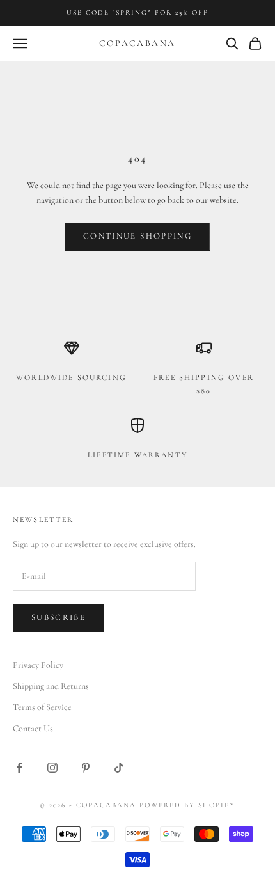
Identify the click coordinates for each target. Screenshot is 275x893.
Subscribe (58, 617)
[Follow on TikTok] (119, 767)
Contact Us (33, 728)
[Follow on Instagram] (52, 767)
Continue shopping (137, 236)
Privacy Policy (38, 665)
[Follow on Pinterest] (85, 767)
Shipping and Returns (51, 686)
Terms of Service (42, 707)
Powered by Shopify (187, 805)
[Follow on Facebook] (19, 767)
